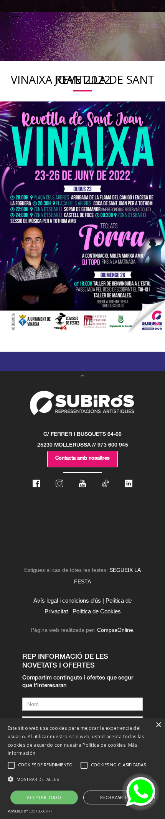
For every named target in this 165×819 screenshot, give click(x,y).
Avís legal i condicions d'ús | (68, 600)
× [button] (158, 725)
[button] (82, 779)
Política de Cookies (97, 611)
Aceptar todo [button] (44, 797)
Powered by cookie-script (30, 811)
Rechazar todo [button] (118, 797)
